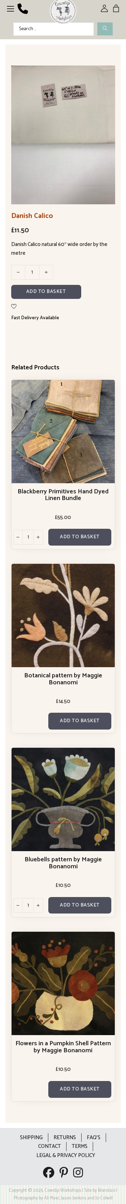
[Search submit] (105, 28)
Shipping (31, 1137)
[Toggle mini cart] (116, 8)
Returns (65, 1137)
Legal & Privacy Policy (65, 1155)
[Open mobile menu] (10, 9)
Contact (49, 1146)
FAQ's (93, 1137)
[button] (106, 75)
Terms (80, 1146)
